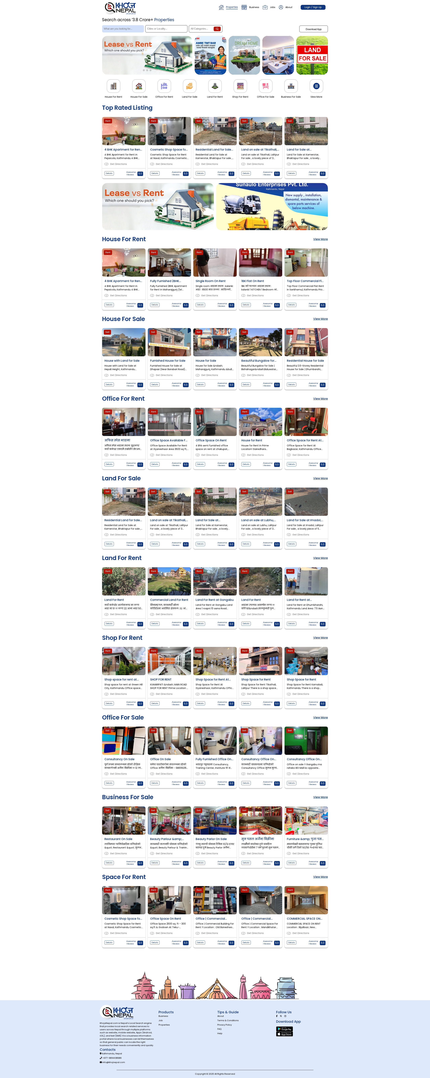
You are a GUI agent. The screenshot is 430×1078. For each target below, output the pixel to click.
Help (219, 1033)
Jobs (272, 7)
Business (254, 7)
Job (161, 1020)
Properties (232, 7)
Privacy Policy (224, 1024)
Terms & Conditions (228, 1020)
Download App (313, 29)
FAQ (219, 1029)
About (288, 7)
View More (320, 239)
